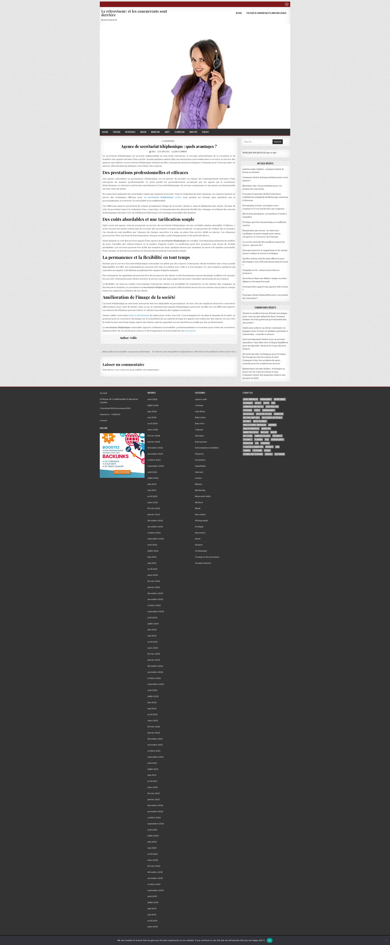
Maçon (273, 432)
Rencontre (200, 533)
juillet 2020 (153, 836)
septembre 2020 (155, 824)
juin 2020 (152, 842)
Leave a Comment (180, 151)
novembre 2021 (155, 745)
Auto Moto (200, 411)
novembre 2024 (155, 527)
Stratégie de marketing (253, 446)
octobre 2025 (154, 460)
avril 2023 (152, 642)
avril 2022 (152, 714)
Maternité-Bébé (203, 496)
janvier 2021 (153, 799)
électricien (279, 454)
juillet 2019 (152, 902)
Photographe (201, 520)
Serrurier (265, 443)
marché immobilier (251, 428)
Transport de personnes (207, 557)
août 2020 (152, 830)
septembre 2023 (155, 611)
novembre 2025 (155, 454)
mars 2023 (152, 648)
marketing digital (250, 432)
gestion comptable (251, 417)
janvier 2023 (153, 660)
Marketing (155, 131)
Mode (198, 508)
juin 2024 (151, 557)
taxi (277, 446)
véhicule (268, 454)
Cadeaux (199, 429)
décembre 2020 (155, 805)
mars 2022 (152, 720)
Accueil (239, 12)
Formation (200, 460)
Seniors (199, 545)
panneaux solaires (262, 435)
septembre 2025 (155, 466)
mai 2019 (151, 914)
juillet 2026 (153, 405)
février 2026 (153, 436)
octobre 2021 (153, 751)
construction (272, 406)
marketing (266, 428)
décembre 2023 (155, 593)
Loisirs (198, 478)
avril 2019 (152, 921)
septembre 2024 (155, 539)
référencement (277, 439)
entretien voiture (263, 413)
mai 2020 (152, 848)
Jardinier (272, 424)
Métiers (199, 502)
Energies (199, 436)
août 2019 (152, 896)
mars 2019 (152, 927)
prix (267, 439)
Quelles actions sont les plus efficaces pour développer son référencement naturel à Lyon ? (265, 261)
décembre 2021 (155, 739)
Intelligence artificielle (272, 417)
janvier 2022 (153, 733)
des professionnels (139, 315)
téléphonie (257, 450)
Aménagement (265, 399)
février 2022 (153, 727)
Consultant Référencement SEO (115, 408)
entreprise (190, 331)
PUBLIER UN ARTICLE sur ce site (260, 153)
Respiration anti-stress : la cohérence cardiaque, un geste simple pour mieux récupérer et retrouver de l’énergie (261, 233)
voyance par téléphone (252, 454)
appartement (279, 399)
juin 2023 (152, 629)
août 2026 (152, 399)
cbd (273, 403)
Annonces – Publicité (110, 414)
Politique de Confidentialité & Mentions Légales (266, 12)
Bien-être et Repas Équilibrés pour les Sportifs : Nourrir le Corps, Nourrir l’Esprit (265, 345)
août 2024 (152, 545)
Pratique (116, 131)
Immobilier (200, 466)
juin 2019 (151, 908)
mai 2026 (151, 417)
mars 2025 (152, 502)
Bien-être (193, 131)
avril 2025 (152, 496)
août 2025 (152, 472)
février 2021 (153, 793)
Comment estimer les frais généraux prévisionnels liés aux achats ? (265, 319)
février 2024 (153, 581)
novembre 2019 (155, 878)
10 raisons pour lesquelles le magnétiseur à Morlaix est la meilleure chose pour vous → (195, 351)
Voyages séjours (203, 563)
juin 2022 (152, 702)
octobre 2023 (154, 605)
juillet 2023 (153, 624)
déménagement (269, 410)
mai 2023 (151, 636)
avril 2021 (152, 781)
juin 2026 (152, 411)
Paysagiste (277, 435)
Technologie (179, 131)
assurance (247, 403)
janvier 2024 (153, 587)
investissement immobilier (254, 424)
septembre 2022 (155, 684)
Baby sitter (200, 417)
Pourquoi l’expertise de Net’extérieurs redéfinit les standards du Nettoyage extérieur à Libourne (265, 197)
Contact (205, 131)
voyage (267, 450)
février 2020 (153, 866)
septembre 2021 (155, 757)
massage (264, 432)
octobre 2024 (154, 533)
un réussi (162, 197)
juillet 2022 (153, 696)
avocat (258, 403)
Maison (143, 131)
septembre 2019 (155, 890)
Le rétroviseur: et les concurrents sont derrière (134, 13)
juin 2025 (152, 484)
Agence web (201, 399)
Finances (199, 454)
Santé (167, 131)
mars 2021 (152, 787)
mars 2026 (152, 429)
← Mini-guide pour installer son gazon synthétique (125, 351)
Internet (199, 472)
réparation (248, 443)
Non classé (200, 514)
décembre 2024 (155, 520)
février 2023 (153, 654)
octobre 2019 (153, 884)
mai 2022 (151, 708)
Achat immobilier (250, 399)
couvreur (247, 410)
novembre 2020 (155, 811)
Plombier (258, 439)
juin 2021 (151, 775)
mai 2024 (151, 563)
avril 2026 (152, 423)
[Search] (287, 4)
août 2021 (152, 763)
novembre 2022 (155, 672)
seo (256, 443)
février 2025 (153, 508)
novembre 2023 (155, 599)
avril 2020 (152, 854)
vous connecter (121, 370)
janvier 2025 (153, 514)
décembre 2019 (155, 872)
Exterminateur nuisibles (207, 448)
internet (247, 421)
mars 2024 (152, 575)
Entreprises (130, 131)
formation (278, 413)
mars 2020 (152, 860)
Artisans (199, 405)
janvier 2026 (153, 442)
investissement (260, 421)
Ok (269, 940)
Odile (153, 151)
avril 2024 (152, 569)
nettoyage (247, 435)
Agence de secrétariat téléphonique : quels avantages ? (169, 146)
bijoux (266, 403)
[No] (386, 940)
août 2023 (152, 617)
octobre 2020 (154, 817)
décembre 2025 (155, 448)
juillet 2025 (153, 478)
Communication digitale (253, 406)
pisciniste (247, 439)
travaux (246, 450)
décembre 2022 (155, 666)
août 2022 (152, 690)
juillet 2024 (152, 551)
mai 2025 (151, 490)
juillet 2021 (152, 769)
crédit (257, 410)
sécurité (269, 446)
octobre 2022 (154, 678)
